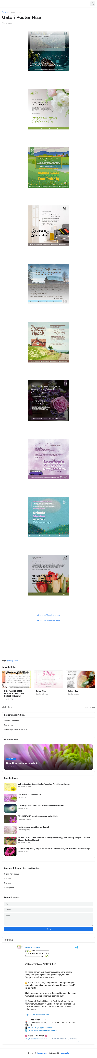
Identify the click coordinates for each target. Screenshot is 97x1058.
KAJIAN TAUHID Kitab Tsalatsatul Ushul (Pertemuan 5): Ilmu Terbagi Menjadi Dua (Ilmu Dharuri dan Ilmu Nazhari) (54, 839)
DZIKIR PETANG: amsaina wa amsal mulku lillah (37, 816)
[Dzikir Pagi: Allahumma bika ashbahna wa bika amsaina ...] (10, 808)
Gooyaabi (65, 1053)
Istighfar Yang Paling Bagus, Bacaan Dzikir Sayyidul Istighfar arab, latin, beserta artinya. (54, 848)
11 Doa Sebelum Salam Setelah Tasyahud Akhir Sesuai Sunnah (44, 784)
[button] (92, 3)
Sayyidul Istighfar (11, 721)
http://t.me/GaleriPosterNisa (48, 615)
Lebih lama (89, 707)
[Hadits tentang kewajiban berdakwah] (10, 830)
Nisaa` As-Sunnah (11, 874)
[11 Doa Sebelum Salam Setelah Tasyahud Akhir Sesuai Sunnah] (10, 787)
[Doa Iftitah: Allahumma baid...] (10, 798)
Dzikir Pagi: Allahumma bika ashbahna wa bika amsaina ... (42, 805)
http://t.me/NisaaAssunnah (48, 621)
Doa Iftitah (8, 725)
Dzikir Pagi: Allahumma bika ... (16, 730)
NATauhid (8, 878)
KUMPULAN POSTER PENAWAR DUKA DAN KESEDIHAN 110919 (14, 693)
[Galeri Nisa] (48, 679)
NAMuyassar (9, 887)
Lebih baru (7, 707)
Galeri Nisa (41, 691)
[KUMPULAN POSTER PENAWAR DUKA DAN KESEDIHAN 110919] (16, 679)
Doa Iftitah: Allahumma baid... (30, 795)
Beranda (5, 12)
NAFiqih (7, 883)
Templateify (42, 1053)
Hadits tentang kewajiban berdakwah (33, 827)
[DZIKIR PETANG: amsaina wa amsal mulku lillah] (10, 819)
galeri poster (16, 12)
